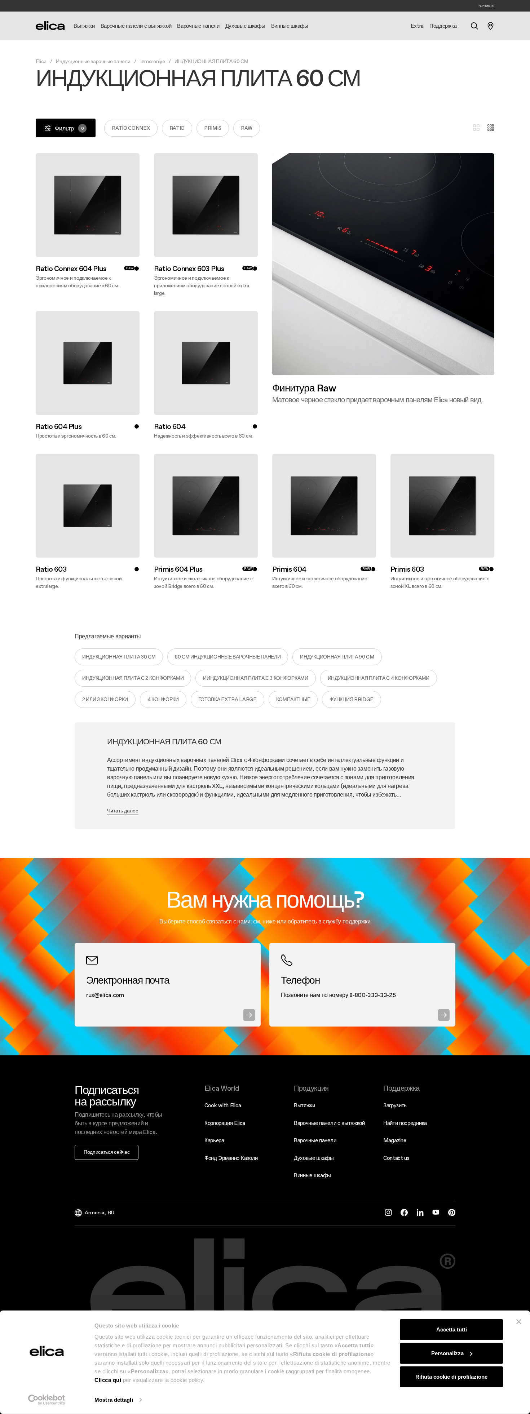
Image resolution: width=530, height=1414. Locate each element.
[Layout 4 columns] (490, 128)
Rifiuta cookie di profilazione (451, 1377)
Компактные (293, 699)
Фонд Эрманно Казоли (231, 1158)
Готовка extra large (227, 699)
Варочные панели (315, 1140)
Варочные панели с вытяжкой (329, 1123)
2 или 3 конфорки (105, 699)
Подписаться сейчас (106, 1152)
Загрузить (395, 1105)
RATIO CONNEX (131, 128)
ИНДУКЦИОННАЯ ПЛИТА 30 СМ (118, 656)
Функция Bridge (352, 699)
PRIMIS (212, 128)
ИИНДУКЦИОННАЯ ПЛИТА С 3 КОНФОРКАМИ (255, 678)
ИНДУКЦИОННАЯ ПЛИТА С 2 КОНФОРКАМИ (133, 678)
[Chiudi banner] (518, 1321)
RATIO (177, 128)
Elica (41, 61)
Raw (246, 128)
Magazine (394, 1140)
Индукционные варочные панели (93, 61)
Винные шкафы (312, 1175)
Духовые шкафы (314, 1158)
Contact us (396, 1158)
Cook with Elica (222, 1105)
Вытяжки (304, 1105)
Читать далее (122, 810)
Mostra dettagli (113, 1400)
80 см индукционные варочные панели (228, 656)
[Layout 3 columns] (476, 128)
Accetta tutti (451, 1329)
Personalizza (447, 1353)
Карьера (214, 1140)
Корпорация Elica (224, 1123)
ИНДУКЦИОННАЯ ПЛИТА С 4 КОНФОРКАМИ (378, 678)
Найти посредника (405, 1123)
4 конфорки (163, 699)
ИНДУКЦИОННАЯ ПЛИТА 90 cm (337, 656)
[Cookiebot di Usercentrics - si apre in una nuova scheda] (46, 1400)
